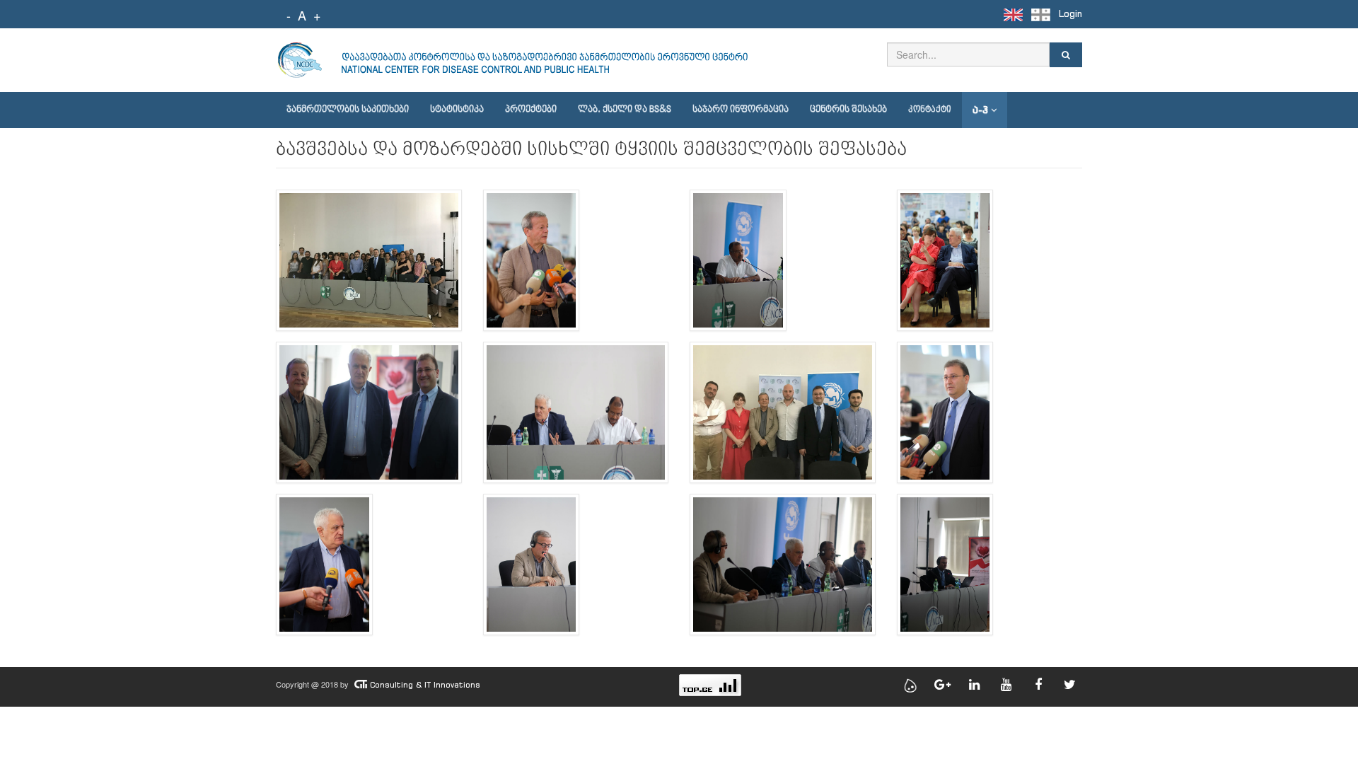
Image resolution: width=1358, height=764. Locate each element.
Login (1070, 14)
